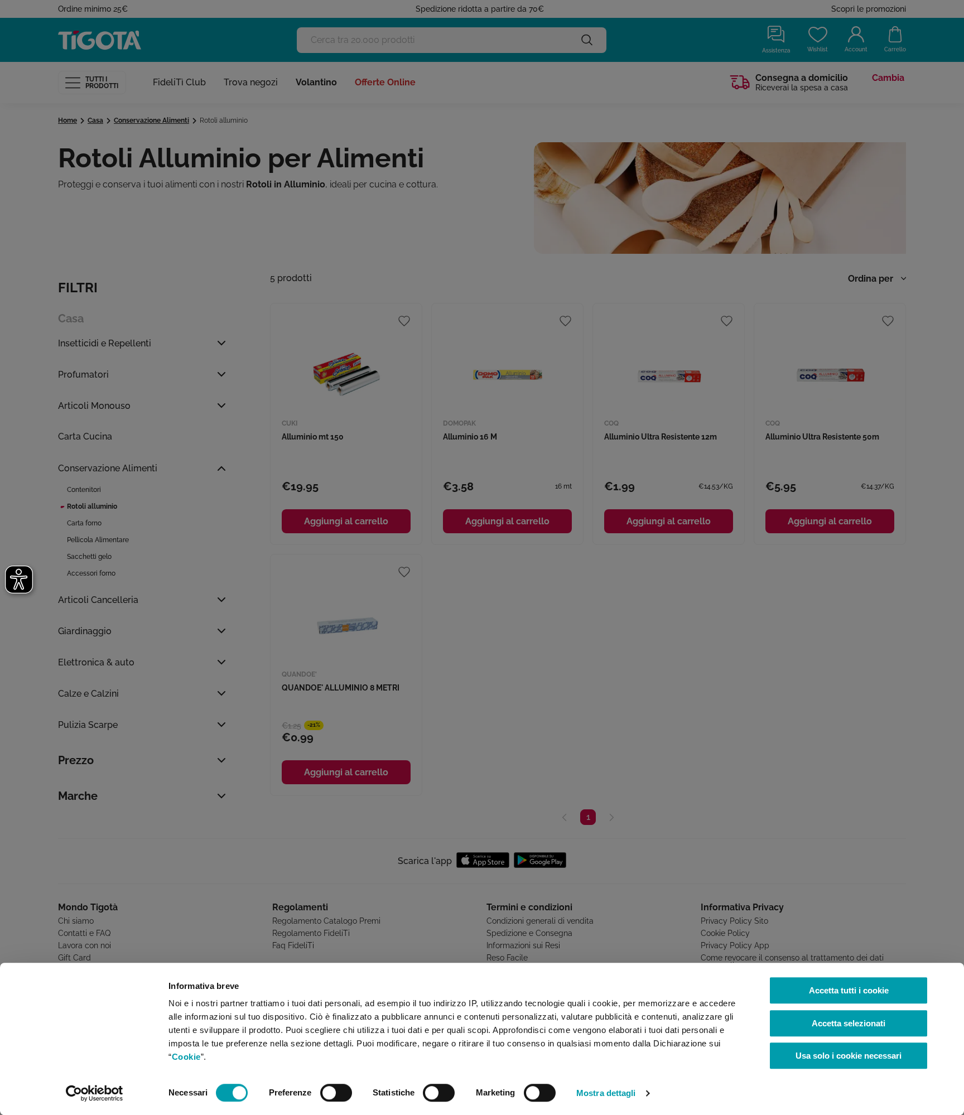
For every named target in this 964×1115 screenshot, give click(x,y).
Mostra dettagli (606, 1093)
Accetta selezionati (848, 1023)
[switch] (336, 1093)
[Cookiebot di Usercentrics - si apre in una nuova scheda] (94, 1093)
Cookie (186, 1056)
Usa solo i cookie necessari (849, 1055)
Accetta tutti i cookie (849, 990)
